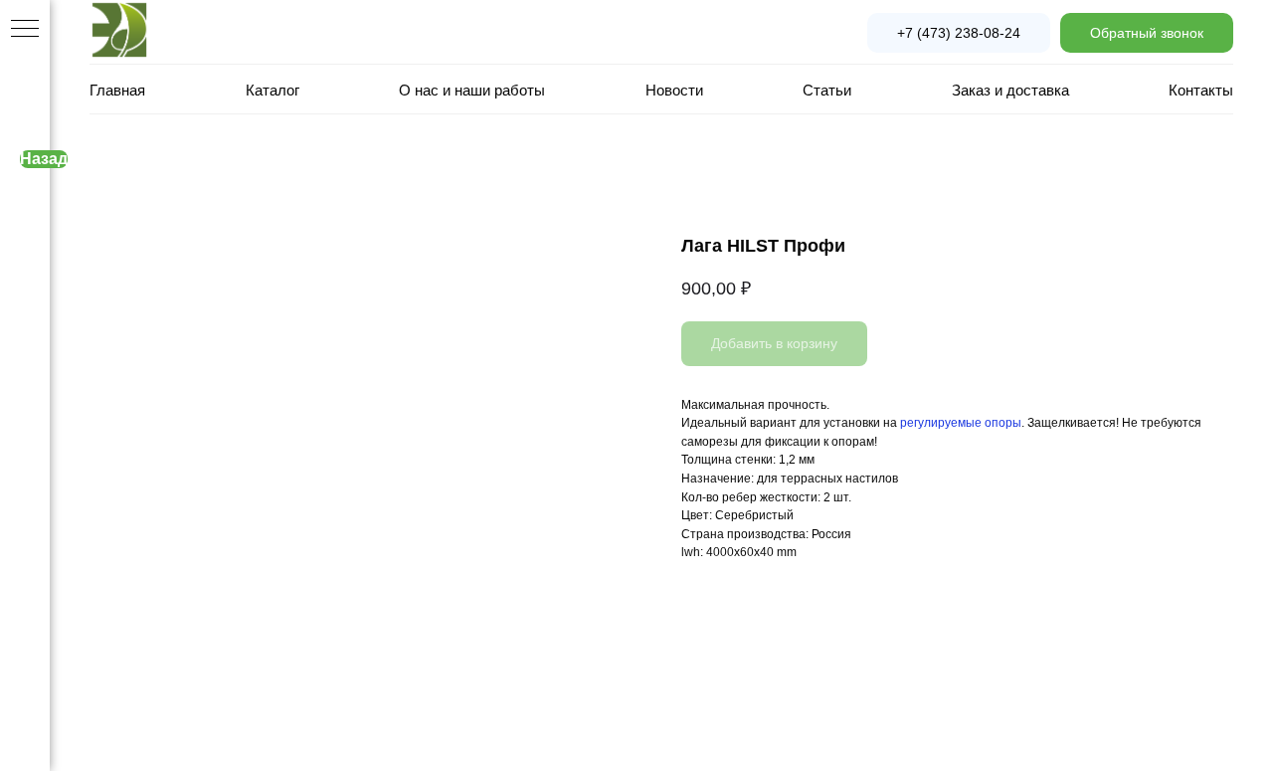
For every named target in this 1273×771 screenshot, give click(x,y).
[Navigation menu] (25, 30)
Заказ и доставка (1010, 90)
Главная (117, 90)
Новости (674, 90)
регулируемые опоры (960, 423)
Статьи (827, 90)
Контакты (1201, 90)
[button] (1146, 33)
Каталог (272, 90)
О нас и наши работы (472, 90)
